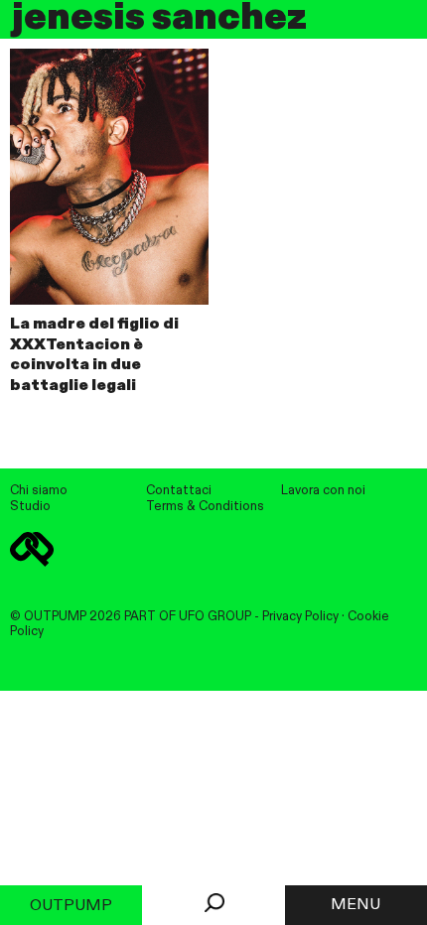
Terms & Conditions (205, 506)
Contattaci (179, 490)
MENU (355, 905)
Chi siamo (39, 490)
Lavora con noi (323, 490)
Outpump (71, 906)
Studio (30, 506)
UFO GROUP (215, 616)
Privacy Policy (300, 616)
